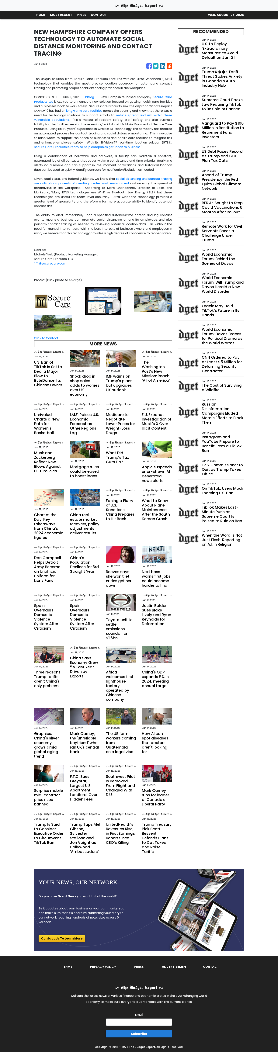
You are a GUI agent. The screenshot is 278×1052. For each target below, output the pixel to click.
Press (139, 966)
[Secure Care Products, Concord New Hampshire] (53, 323)
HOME (41, 15)
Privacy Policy (103, 966)
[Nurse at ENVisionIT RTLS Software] (153, 301)
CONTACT (99, 15)
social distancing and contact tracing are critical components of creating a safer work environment (103, 181)
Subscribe (139, 1034)
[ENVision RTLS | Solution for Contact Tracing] (103, 301)
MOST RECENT (61, 15)
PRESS (81, 15)
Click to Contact (46, 338)
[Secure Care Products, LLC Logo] (53, 301)
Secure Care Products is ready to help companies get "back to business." (88, 147)
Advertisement (175, 966)
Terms (67, 966)
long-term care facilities (84, 111)
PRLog (89, 97)
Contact (211, 966)
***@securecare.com (50, 263)
